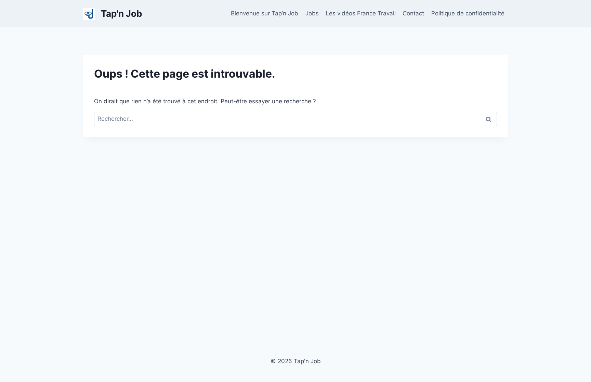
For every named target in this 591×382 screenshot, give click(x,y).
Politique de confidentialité (467, 13)
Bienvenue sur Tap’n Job (264, 13)
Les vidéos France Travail (361, 13)
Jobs (312, 13)
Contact (413, 13)
